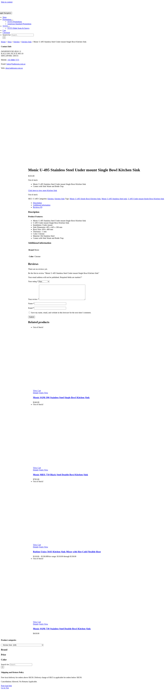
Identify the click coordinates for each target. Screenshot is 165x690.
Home (3, 42)
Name (31, 303)
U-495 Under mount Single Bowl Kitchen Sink (146, 199)
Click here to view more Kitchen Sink (42, 190)
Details (35, 393)
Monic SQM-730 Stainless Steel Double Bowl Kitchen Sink (62, 628)
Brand (4, 649)
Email (31, 308)
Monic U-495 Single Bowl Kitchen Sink (85, 199)
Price (3, 654)
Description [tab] (37, 203)
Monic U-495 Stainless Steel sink (114, 199)
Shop (10, 42)
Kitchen (17, 42)
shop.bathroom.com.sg (14, 68)
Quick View (43, 393)
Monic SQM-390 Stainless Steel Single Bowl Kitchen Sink (61, 397)
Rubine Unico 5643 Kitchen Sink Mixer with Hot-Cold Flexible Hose (67, 551)
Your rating (33, 281)
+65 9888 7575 (13, 60)
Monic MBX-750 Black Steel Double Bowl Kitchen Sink (60, 474)
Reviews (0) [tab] (37, 207)
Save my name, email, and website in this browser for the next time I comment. (61, 313)
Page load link (6, 686)
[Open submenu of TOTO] (9, 26)
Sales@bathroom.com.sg (15, 64)
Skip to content (6, 2)
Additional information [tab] (41, 205)
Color (4, 659)
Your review (33, 299)
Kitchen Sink (27, 42)
